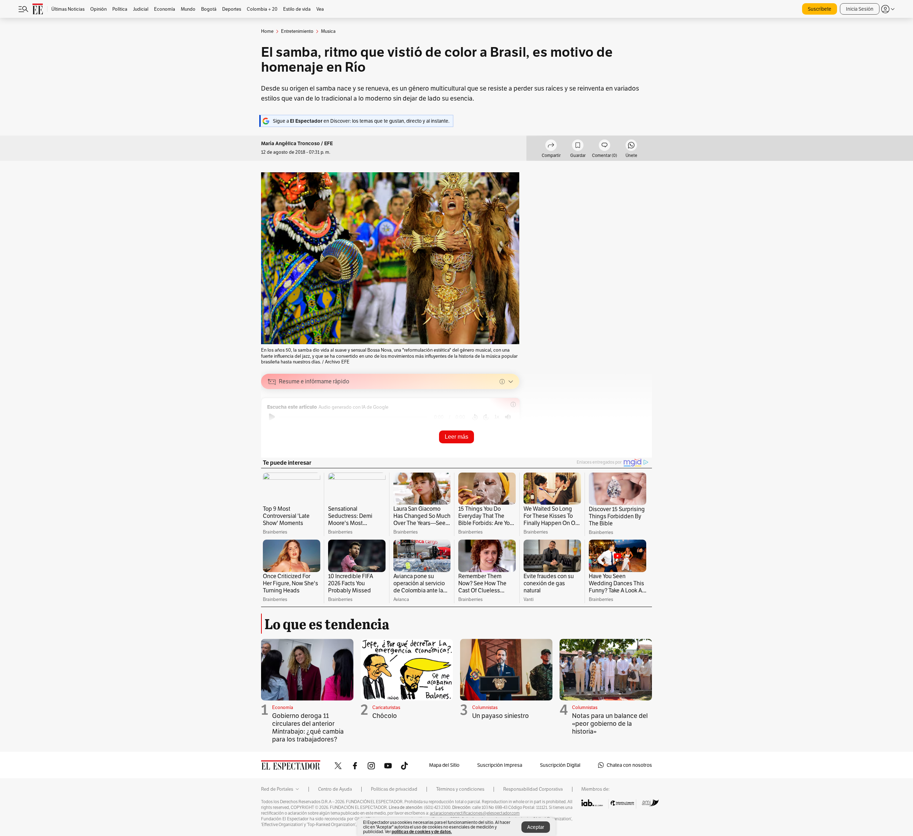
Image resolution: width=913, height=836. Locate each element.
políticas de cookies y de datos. (422, 831)
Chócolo (384, 716)
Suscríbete (819, 9)
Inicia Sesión (859, 9)
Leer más (456, 437)
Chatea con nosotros (629, 765)
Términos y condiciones (460, 789)
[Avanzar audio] (486, 417)
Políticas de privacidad (394, 789)
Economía (282, 707)
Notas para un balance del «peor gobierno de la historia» (610, 723)
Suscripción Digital (560, 765)
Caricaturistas (386, 707)
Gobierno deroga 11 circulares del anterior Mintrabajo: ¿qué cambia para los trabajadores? (308, 727)
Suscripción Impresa (499, 765)
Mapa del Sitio (444, 765)
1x (496, 416)
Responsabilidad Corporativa (533, 789)
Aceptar (535, 827)
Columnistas (485, 707)
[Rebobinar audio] (475, 417)
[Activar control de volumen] (508, 417)
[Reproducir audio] (272, 417)
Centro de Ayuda (335, 789)
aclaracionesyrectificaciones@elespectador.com (475, 813)
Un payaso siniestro (500, 716)
